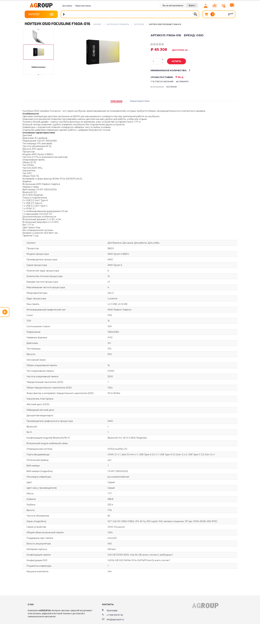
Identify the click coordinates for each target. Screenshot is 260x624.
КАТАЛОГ (34, 14)
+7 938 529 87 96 (115, 615)
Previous (39, 29)
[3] (157, 44)
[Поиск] (195, 14)
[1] (152, 44)
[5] (162, 44)
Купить (176, 61)
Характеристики (140, 101)
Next (39, 75)
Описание (116, 101)
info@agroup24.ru (115, 619)
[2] (154, 44)
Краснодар (112, 610)
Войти (192, 5)
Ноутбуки (171, 87)
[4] (160, 44)
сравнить (183, 81)
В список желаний (162, 81)
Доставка (67, 6)
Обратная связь (83, 6)
